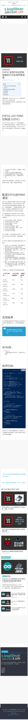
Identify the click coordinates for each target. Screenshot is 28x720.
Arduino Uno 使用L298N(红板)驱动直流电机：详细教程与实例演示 (18, 594)
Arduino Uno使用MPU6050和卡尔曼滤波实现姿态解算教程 (13, 580)
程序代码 (6, 94)
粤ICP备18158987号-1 (14, 714)
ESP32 (4, 69)
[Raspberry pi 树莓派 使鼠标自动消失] (14, 536)
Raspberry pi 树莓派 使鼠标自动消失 (12, 551)
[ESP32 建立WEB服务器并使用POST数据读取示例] (14, 514)
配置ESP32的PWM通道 (9, 89)
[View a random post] (25, 17)
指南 (8, 69)
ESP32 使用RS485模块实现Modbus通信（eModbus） (13, 475)
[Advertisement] (14, 37)
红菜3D (3, 672)
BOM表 (6, 93)
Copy (24, 370)
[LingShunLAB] (11, 654)
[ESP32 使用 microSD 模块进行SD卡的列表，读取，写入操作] (14, 492)
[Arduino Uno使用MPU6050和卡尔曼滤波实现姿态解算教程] (14, 560)
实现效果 (6, 91)
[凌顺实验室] (2, 17)
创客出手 (3, 671)
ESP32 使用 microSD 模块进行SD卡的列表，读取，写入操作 (13, 508)
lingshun (13, 80)
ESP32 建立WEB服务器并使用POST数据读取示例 (13, 530)
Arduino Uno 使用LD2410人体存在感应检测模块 (18, 608)
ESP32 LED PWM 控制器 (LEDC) (10, 86)
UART (6, 266)
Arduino (4, 576)
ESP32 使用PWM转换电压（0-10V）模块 (14, 482)
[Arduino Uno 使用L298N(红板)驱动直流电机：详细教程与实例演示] (6, 592)
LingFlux (3, 669)
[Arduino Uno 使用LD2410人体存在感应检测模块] (6, 607)
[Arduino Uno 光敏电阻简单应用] (6, 600)
